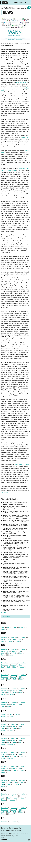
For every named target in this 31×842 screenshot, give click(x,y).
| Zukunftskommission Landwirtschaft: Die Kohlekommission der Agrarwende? (15, 537)
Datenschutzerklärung (7, 836)
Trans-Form (4, 492)
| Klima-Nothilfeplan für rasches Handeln (14, 580)
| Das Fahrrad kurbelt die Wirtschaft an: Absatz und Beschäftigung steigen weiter (16, 525)
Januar (3, 629)
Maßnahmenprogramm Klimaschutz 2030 (15, 169)
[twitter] (6, 840)
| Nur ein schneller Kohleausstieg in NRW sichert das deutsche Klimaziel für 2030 (16, 576)
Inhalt (16, 836)
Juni (2, 627)
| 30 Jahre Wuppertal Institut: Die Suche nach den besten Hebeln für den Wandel (16, 521)
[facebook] (4, 840)
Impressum (24, 834)
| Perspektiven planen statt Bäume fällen (15, 606)
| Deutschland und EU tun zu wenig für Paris (16, 588)
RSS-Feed (7, 617)
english (21, 2)
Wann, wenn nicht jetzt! (22, 464)
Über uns (12, 834)
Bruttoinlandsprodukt (22, 82)
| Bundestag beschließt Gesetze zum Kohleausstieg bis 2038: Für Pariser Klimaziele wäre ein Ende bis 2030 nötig (16, 542)
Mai (8, 627)
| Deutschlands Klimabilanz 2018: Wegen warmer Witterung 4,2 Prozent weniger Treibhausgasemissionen (15, 556)
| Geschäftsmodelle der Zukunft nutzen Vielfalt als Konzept (16, 512)
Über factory (4, 834)
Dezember (4, 637)
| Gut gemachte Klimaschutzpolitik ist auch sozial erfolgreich (16, 532)
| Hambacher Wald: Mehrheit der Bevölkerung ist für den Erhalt (16, 568)
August (23, 637)
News (10, 7)
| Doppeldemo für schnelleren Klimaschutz (14, 564)
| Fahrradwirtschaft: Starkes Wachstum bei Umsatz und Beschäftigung (16, 503)
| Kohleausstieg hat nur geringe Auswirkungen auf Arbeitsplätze (16, 584)
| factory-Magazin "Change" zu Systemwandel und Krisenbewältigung (16, 528)
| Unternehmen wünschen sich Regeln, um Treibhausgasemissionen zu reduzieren (15, 508)
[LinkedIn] (2, 840)
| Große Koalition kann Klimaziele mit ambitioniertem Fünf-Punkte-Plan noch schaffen (16, 601)
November (14, 637)
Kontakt (18, 834)
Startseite (4, 7)
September (4, 651)
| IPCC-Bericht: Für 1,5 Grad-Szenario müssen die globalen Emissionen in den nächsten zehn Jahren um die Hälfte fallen (16, 516)
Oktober (23, 649)
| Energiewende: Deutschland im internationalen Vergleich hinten (16, 592)
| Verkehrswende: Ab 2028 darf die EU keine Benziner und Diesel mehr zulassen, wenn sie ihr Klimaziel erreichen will (15, 572)
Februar (21, 627)
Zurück (4, 613)
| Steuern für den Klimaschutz (14, 552)
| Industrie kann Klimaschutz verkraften (13, 609)
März (2, 641)
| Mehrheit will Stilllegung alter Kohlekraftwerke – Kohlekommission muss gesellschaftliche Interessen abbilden (16, 596)
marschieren (24, 137)
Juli (2, 639)
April (14, 627)
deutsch (16, 2)
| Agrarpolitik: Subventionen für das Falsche (16, 560)
